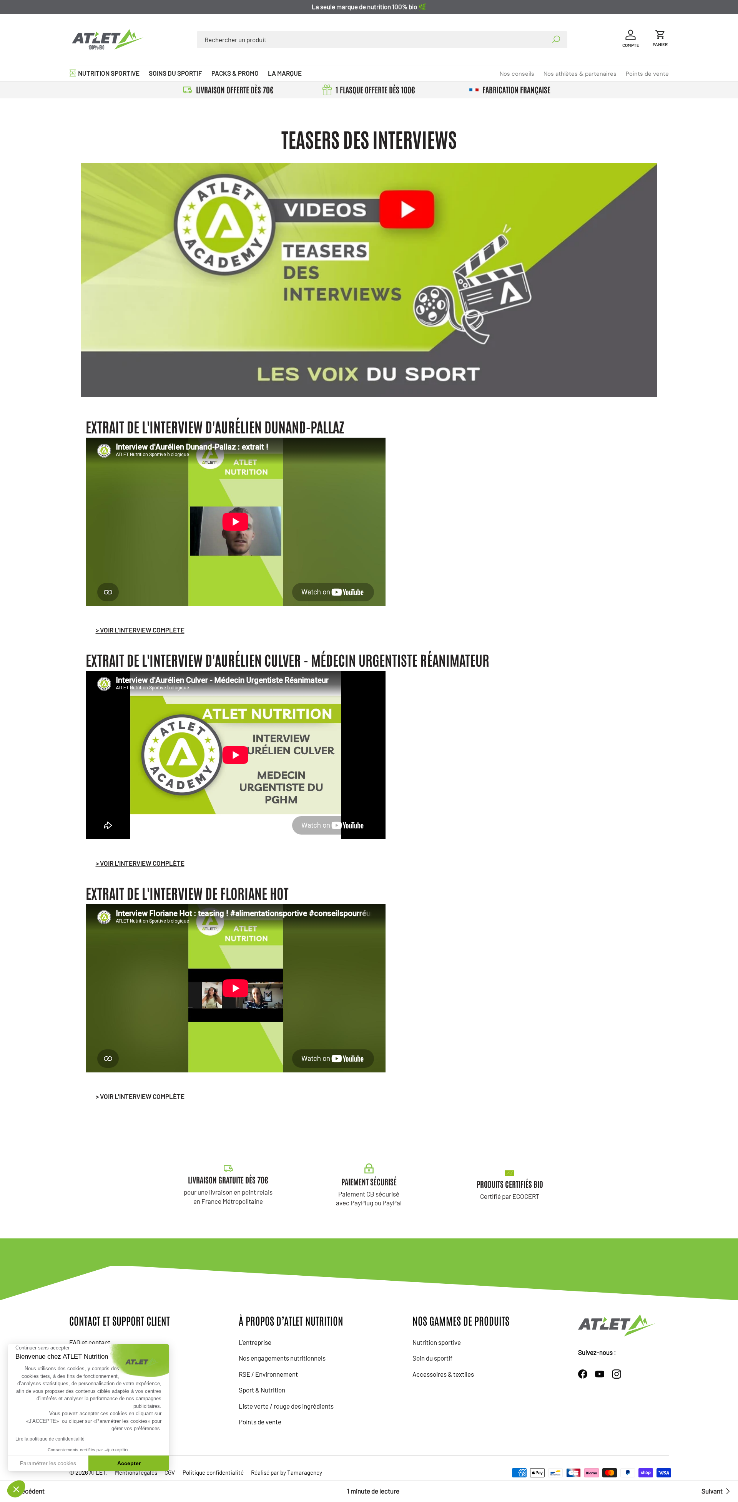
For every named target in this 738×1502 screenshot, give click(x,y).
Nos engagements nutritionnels (282, 1358)
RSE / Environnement (268, 1374)
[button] (660, 39)
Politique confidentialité (213, 1472)
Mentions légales (136, 1472)
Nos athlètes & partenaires (580, 74)
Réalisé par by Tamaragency (286, 1472)
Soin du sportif (432, 1358)
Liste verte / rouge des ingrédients (286, 1406)
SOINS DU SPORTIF (175, 73)
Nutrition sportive (436, 1342)
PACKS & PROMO (235, 73)
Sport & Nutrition (262, 1390)
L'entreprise (255, 1342)
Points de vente (647, 74)
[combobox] (382, 39)
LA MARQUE (285, 73)
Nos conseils (517, 74)
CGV (170, 1472)
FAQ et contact (89, 1342)
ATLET (97, 1472)
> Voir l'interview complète (140, 630)
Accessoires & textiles (443, 1374)
